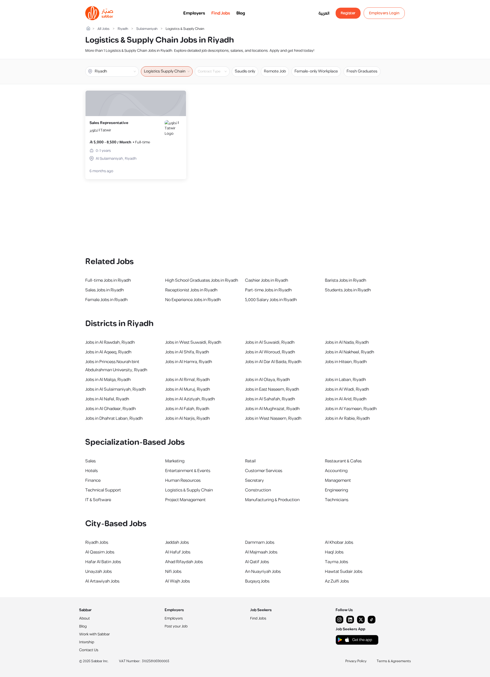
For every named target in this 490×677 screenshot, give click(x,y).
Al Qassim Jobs (99, 552)
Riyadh (123, 29)
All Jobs (103, 29)
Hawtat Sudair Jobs (343, 571)
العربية (323, 13)
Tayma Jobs (336, 562)
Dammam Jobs (259, 542)
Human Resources (183, 480)
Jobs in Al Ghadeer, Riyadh (110, 408)
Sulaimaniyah (146, 29)
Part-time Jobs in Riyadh (268, 290)
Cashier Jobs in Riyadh (266, 280)
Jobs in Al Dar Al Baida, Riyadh (273, 362)
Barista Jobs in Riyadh (345, 280)
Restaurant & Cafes (343, 461)
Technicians (336, 500)
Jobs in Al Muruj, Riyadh (187, 389)
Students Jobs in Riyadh (348, 290)
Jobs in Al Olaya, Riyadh (267, 379)
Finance (93, 480)
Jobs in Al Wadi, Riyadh (347, 389)
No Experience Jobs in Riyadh (193, 300)
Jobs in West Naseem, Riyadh (273, 418)
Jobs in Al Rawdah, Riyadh (110, 342)
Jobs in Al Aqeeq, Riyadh (108, 352)
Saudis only (245, 71)
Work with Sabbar (94, 634)
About (84, 618)
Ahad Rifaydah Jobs (184, 562)
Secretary (254, 480)
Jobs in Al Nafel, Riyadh (107, 399)
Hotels (91, 470)
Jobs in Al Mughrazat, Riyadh (272, 408)
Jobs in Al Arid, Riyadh (345, 399)
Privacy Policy (355, 661)
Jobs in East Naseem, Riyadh (272, 389)
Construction (258, 490)
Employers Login (384, 13)
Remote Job (275, 71)
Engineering (336, 490)
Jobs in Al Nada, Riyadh (347, 342)
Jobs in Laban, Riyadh (345, 379)
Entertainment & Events (187, 470)
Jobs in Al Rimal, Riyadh (187, 379)
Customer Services (263, 470)
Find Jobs (220, 13)
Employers (194, 13)
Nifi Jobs (173, 571)
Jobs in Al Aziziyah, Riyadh (190, 399)
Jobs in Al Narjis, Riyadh (187, 418)
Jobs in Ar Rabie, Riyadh (347, 418)
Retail (250, 461)
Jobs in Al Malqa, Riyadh (108, 379)
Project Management (185, 500)
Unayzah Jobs (98, 571)
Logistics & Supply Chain (189, 490)
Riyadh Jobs (96, 542)
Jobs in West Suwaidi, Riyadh (193, 342)
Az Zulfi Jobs (337, 581)
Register (348, 13)
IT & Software (98, 500)
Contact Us (88, 650)
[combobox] (216, 71)
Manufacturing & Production (272, 500)
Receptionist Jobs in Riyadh (191, 290)
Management (338, 480)
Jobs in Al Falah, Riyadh (187, 408)
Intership (86, 642)
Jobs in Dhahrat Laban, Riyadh (114, 418)
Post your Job (176, 626)
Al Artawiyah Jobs (102, 581)
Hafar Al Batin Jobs (103, 562)
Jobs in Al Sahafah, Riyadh (270, 399)
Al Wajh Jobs (177, 581)
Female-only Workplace (316, 71)
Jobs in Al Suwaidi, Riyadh (270, 342)
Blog (240, 13)
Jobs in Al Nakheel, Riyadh (349, 352)
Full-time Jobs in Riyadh (108, 280)
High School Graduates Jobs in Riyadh (201, 280)
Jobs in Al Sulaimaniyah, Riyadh (115, 389)
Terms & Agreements (394, 661)
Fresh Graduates (362, 71)
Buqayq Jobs (257, 581)
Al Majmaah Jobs (261, 552)
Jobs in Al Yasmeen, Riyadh (351, 408)
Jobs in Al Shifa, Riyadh (187, 352)
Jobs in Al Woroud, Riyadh (270, 352)
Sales (90, 461)
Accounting (336, 470)
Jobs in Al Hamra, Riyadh (188, 362)
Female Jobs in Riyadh (106, 300)
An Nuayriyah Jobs (263, 571)
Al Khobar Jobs (339, 542)
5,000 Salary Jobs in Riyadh (271, 300)
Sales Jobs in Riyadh (104, 290)
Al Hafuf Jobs (177, 552)
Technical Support (103, 490)
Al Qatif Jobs (257, 562)
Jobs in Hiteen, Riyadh (346, 362)
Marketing (175, 461)
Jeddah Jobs (177, 542)
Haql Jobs (334, 552)
